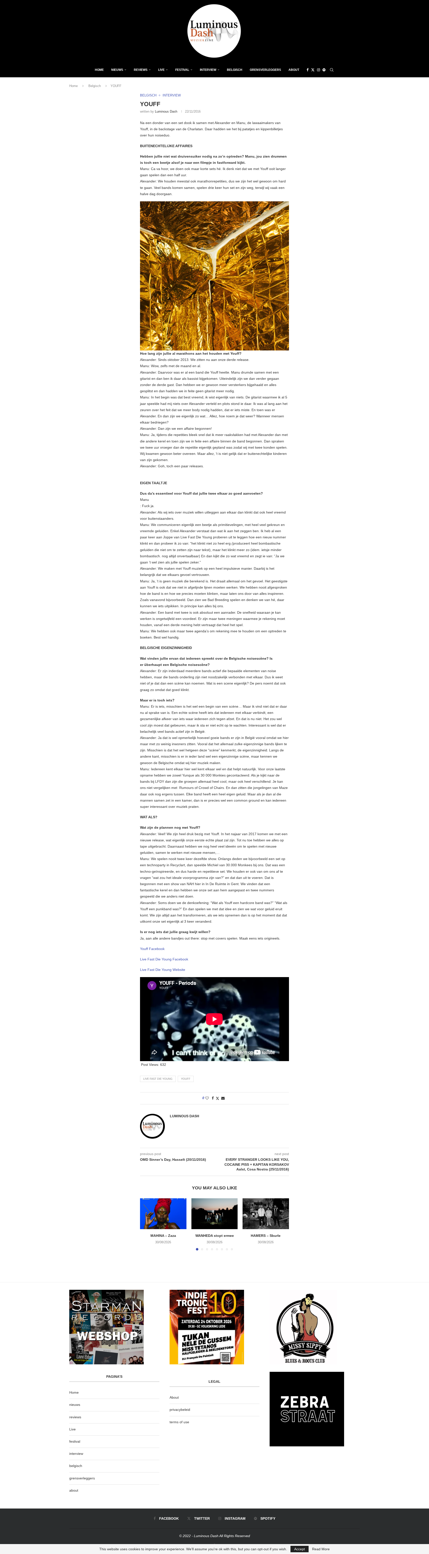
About (293, 70)
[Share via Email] (223, 1098)
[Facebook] (308, 70)
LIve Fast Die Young (158, 1078)
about (73, 1490)
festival (74, 1441)
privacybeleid (180, 1410)
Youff (185, 1078)
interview (76, 1454)
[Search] (331, 70)
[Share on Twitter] (217, 1098)
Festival (182, 70)
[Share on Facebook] (213, 1098)
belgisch (75, 1466)
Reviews (140, 70)
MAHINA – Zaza (163, 1236)
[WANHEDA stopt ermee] (214, 1213)
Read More (321, 1549)
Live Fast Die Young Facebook (164, 959)
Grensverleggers (265, 70)
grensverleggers (82, 1478)
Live (161, 70)
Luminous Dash (166, 111)
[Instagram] (318, 70)
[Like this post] (207, 1098)
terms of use (179, 1422)
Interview (208, 70)
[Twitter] (313, 70)
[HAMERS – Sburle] (266, 1213)
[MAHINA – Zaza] (163, 1213)
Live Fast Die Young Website (162, 970)
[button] (147, 1224)
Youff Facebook (152, 949)
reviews (75, 1417)
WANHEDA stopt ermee (214, 1236)
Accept (299, 1549)
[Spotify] (323, 70)
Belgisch (234, 70)
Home (99, 70)
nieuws (117, 70)
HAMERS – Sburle (266, 1236)
